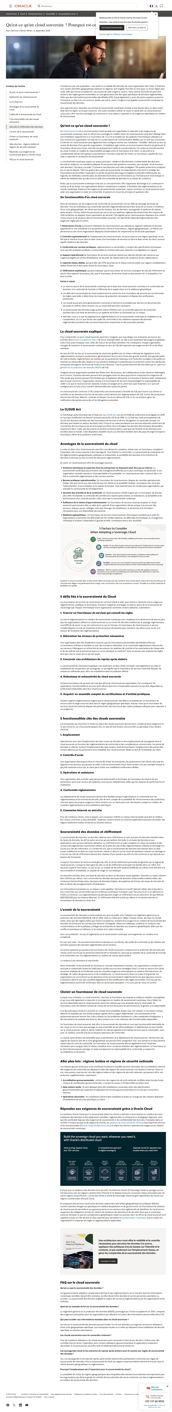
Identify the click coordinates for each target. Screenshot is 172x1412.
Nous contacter (49, 1397)
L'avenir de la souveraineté (21, 131)
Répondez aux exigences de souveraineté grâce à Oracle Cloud (25, 153)
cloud (107, 136)
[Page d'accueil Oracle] (23, 6)
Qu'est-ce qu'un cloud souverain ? (24, 92)
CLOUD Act (111, 414)
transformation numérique (134, 1217)
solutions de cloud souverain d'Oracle (126, 1122)
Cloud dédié (50, 14)
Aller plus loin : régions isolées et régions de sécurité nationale (24, 145)
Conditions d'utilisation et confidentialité (34, 1394)
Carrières (119, 1394)
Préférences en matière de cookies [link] (85, 1394)
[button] (10, 6)
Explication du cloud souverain (23, 97)
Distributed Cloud (35, 14)
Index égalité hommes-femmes (61, 1394)
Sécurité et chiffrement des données (26, 126)
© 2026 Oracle (11, 1394)
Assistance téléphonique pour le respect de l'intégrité (24, 1397)
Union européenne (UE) (85, 339)
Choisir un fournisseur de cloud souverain (23, 138)
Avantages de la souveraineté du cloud (24, 108)
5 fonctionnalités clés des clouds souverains (24, 120)
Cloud (22, 14)
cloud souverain (70, 131)
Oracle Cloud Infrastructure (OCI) (96, 1125)
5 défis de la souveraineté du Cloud (25, 114)
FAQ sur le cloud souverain (21, 159)
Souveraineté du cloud (67, 14)
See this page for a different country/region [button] (116, 34)
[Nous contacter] (161, 6)
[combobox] (86, 6)
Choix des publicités (106, 1394)
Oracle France (11, 14)
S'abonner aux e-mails (131, 1394)
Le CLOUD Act (15, 101)
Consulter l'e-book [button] (108, 1261)
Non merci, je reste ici (137, 27)
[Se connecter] (156, 6)
